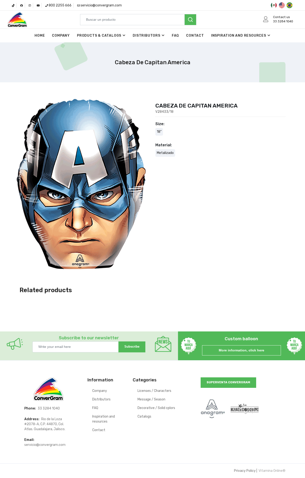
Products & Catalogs (99, 36)
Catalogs (144, 416)
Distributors (146, 36)
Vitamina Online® (271, 471)
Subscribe (131, 346)
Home (40, 36)
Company (61, 36)
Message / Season (151, 399)
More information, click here (241, 350)
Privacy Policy (245, 471)
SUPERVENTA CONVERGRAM (228, 382)
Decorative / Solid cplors (156, 408)
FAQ (175, 36)
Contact (195, 36)
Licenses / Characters (154, 391)
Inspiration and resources (238, 36)
